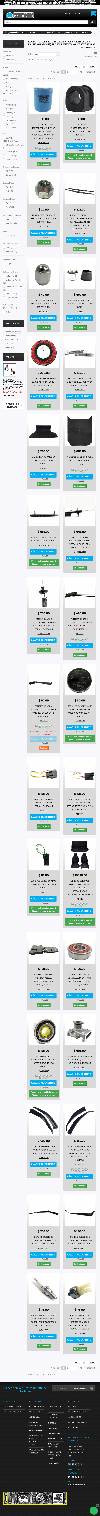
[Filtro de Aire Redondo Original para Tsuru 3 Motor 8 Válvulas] (43, 352)
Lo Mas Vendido (11, 339)
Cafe (9, 117)
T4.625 (10, 207)
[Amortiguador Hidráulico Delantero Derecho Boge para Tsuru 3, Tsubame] (79, 511)
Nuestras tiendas (36, 1407)
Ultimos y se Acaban (12, 332)
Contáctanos (34, 1412)
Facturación (53, 1463)
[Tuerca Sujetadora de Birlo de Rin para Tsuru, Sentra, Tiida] (43, 189)
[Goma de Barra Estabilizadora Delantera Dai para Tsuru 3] (79, 98)
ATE (9, 83)
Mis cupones (73, 1427)
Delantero (12, 276)
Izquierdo (12, 297)
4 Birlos (10, 235)
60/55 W (11, 175)
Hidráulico (11, 251)
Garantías (52, 1428)
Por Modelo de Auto (18, 32)
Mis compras (73, 1407)
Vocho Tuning (10, 335)
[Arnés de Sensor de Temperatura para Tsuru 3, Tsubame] (43, 773)
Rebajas (10, 357)
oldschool (8, 343)
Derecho (11, 294)
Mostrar (31, 59)
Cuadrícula (88, 56)
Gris (9, 124)
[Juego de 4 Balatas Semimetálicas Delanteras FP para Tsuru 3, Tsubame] (43, 948)
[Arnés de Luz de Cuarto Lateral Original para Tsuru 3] (43, 855)
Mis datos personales (77, 1422)
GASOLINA (12, 156)
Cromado (11, 120)
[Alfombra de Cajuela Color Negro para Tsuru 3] (43, 430)
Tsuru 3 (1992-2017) (54, 32)
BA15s (10, 187)
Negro (11, 128)
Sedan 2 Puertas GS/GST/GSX (77, 32)
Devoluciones (54, 1433)
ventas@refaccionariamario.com (82, 1485)
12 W (9, 171)
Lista (95, 56)
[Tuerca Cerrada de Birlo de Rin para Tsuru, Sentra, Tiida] (43, 274)
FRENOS (11, 152)
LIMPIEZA (11, 159)
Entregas (52, 1423)
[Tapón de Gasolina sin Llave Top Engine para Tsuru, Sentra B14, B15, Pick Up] (79, 680)
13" (9, 264)
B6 (8, 203)
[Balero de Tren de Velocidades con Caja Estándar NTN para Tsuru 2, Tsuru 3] (79, 948)
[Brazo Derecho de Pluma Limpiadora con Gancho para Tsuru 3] (43, 1211)
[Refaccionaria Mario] (19, 15)
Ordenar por (33, 54)
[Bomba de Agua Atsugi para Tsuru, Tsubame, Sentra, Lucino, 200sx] (79, 1030)
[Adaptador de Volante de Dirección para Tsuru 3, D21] (79, 274)
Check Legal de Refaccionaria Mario (54, 1455)
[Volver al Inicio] (5, 32)
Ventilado (11, 223)
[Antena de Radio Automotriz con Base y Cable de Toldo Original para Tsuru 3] (79, 593)
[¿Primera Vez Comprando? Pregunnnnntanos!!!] (50, 2)
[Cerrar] (97, 1505)
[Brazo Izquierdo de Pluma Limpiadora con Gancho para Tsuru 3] (79, 1211)
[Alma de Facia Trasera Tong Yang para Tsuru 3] (43, 511)
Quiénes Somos (35, 1417)
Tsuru (41, 32)
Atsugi (10, 86)
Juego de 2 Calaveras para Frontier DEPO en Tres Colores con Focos (13, 384)
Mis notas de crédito (77, 1412)
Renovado (11, 59)
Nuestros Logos (55, 1439)
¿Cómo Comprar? (36, 1430)
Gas (9, 248)
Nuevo (11, 56)
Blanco (10, 113)
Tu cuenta (67, 13)
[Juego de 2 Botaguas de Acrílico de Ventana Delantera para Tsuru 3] (43, 1120)
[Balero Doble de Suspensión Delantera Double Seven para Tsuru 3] (43, 1030)
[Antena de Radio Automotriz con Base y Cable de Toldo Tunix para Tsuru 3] (43, 680)
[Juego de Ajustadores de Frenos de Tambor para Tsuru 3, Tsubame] (79, 352)
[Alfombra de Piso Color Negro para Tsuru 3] (79, 430)
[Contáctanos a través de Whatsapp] (94, 1510)
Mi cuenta (73, 1401)
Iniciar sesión (80, 13)
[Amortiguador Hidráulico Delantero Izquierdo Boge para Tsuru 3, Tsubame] (43, 593)
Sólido (10, 219)
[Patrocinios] (41, 1498)
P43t (9, 191)
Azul (9, 109)
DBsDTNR (8, 347)
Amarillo (11, 105)
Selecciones (12, 324)
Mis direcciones (74, 1417)
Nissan (32, 32)
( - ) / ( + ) (11, 312)
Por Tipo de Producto (12, 1412)
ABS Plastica (12, 79)
